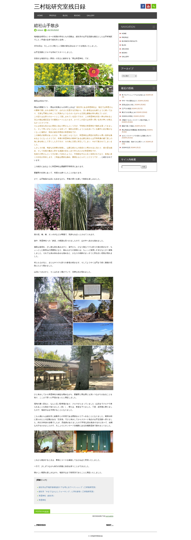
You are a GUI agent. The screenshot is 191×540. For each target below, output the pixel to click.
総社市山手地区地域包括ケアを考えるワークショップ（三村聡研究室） (68, 487)
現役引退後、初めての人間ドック (133, 142)
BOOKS (77, 15)
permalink (109, 516)
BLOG (65, 15)
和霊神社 (42, 500)
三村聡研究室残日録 (59, 6)
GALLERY (90, 15)
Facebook (143, 6)
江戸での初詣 (126, 108)
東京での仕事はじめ (129, 112)
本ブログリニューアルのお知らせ (133, 95)
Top (185, 534)
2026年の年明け (127, 116)
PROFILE (52, 15)
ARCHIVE (125, 49)
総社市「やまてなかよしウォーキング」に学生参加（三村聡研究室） (67, 491)
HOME (40, 15)
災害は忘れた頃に (128, 105)
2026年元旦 (126, 147)
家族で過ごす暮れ (128, 126)
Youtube (148, 6)
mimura (40, 30)
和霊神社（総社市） (47, 496)
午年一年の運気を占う (129, 101)
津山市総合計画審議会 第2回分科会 (134, 130)
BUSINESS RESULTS (129, 41)
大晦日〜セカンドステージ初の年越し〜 (136, 120)
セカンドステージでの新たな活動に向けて (136, 136)
